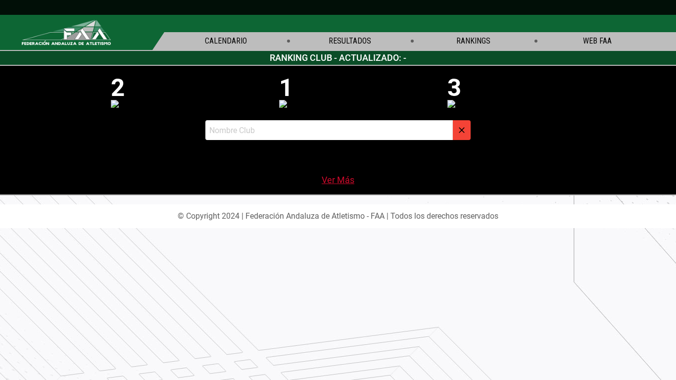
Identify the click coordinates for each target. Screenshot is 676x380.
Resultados (350, 41)
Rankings (473, 41)
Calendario (226, 41)
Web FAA (597, 41)
